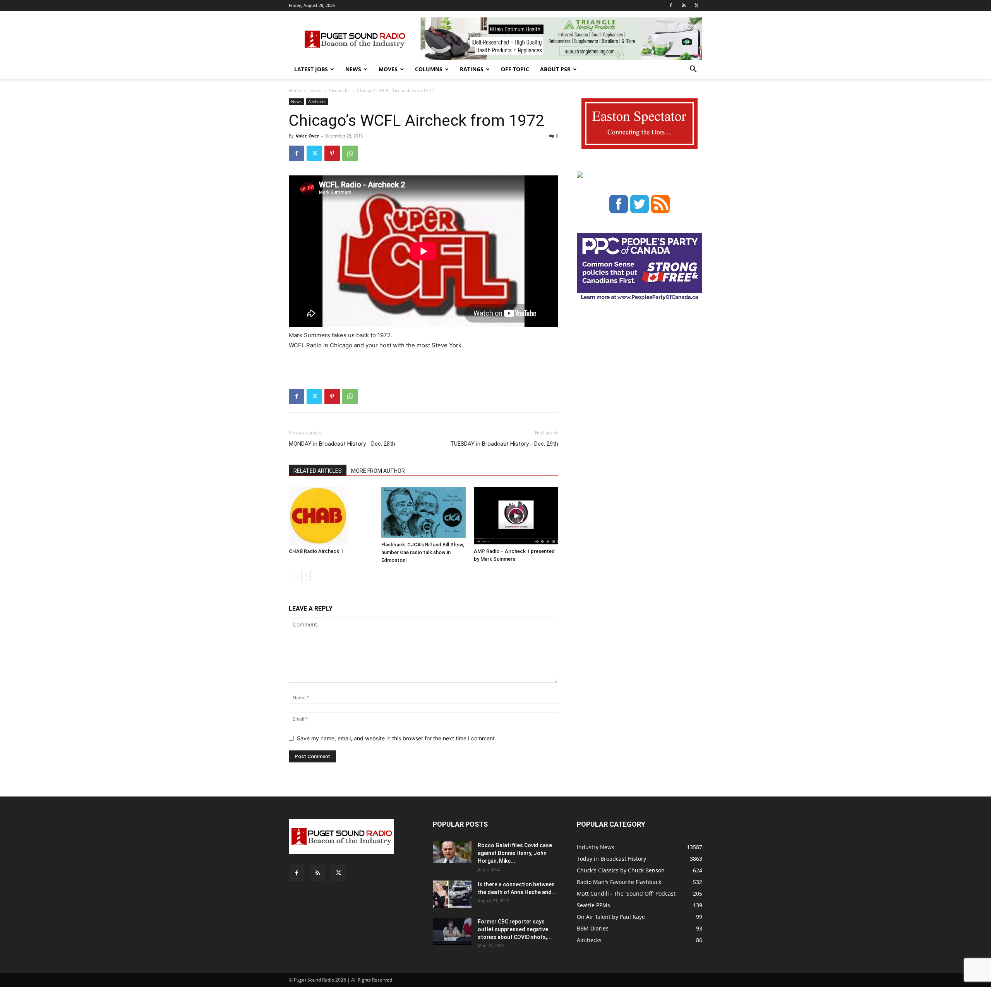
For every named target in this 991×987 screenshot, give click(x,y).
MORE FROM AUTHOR (378, 471)
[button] (693, 70)
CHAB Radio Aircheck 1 (316, 551)
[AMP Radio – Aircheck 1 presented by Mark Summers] (516, 516)
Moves (388, 69)
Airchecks (339, 90)
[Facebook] (671, 5)
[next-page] (306, 575)
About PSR (555, 69)
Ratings (471, 69)
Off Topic (515, 69)
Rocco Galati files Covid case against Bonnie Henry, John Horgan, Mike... (515, 853)
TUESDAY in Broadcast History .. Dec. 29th (504, 443)
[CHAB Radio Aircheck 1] (331, 516)
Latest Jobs (311, 69)
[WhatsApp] (350, 153)
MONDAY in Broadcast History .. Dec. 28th (342, 443)
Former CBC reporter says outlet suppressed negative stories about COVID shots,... (515, 929)
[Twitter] (696, 5)
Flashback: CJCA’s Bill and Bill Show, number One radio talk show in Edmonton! (422, 552)
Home (295, 90)
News (353, 69)
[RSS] (683, 5)
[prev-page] (293, 575)
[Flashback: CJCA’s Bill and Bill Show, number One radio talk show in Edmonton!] (423, 512)
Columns (428, 69)
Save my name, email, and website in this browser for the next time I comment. (396, 738)
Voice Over (307, 136)
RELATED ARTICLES (317, 471)
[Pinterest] (332, 153)
